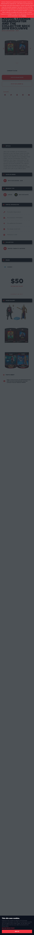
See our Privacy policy (8, 928)
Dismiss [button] (24, 15)
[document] (17, 467)
